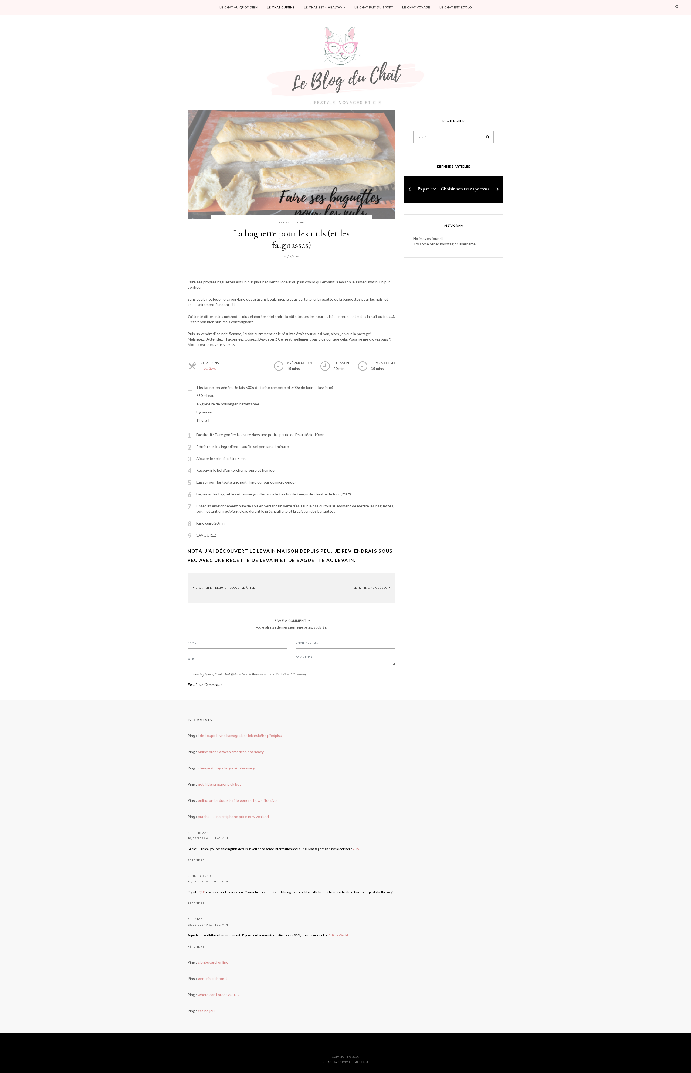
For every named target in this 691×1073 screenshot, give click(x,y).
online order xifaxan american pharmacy (231, 751)
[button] (409, 189)
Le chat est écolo (455, 7)
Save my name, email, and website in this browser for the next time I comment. (249, 674)
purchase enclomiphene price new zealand (233, 816)
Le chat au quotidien (238, 7)
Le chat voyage (416, 7)
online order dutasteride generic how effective (237, 800)
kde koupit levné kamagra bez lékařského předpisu (240, 735)
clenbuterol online (213, 962)
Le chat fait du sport (373, 7)
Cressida (330, 1062)
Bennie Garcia (200, 876)
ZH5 (356, 849)
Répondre (196, 860)
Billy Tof (195, 919)
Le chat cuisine (281, 7)
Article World (338, 935)
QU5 (202, 892)
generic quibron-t (212, 978)
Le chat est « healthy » (324, 7)
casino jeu (206, 1011)
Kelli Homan (198, 832)
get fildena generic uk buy (219, 784)
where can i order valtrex (218, 994)
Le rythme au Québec (371, 587)
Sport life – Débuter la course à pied (225, 587)
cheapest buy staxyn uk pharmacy (226, 768)
